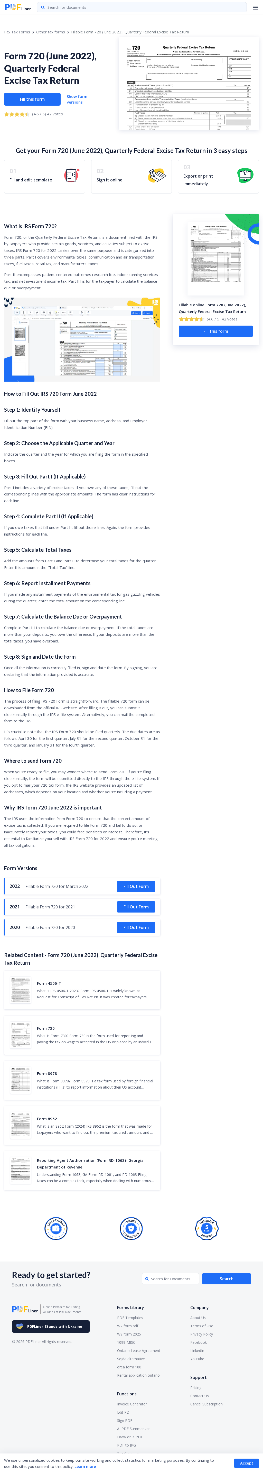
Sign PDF (124, 1420)
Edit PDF (124, 1412)
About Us (198, 1317)
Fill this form (32, 99)
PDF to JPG (126, 1445)
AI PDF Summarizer (133, 1428)
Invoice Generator (132, 1404)
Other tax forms (50, 31)
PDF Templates (130, 1317)
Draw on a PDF (130, 1436)
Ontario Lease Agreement (138, 1350)
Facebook (198, 1342)
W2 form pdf (127, 1325)
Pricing (195, 1387)
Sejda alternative (131, 1358)
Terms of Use (201, 1325)
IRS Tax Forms (17, 31)
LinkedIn (197, 1350)
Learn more (85, 1466)
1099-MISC (126, 1342)
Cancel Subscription (206, 1404)
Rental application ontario (138, 1375)
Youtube (197, 1358)
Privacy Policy (201, 1334)
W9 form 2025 (129, 1334)
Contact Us (199, 1395)
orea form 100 (129, 1367)
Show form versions (77, 99)
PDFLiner (54, 1326)
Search (226, 1279)
